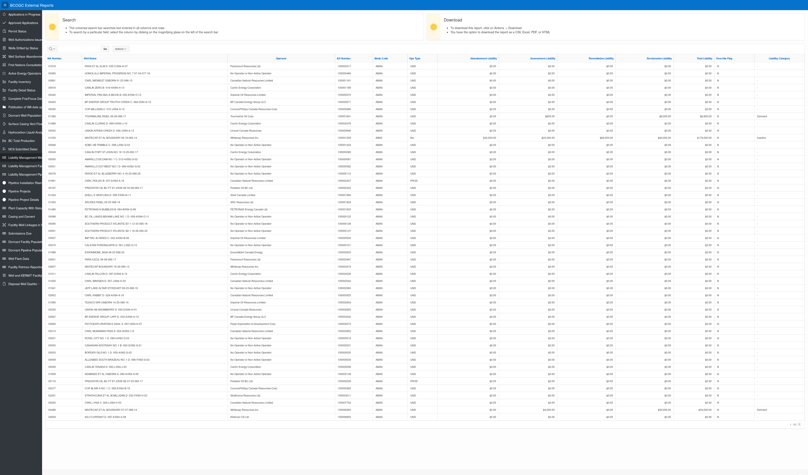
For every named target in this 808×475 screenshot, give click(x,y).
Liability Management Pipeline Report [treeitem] (33, 174)
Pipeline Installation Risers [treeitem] (25, 183)
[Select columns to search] (52, 48)
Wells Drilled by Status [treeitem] (23, 48)
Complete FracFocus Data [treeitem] (26, 98)
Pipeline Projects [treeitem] (19, 191)
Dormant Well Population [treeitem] (24, 115)
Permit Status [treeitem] (17, 31)
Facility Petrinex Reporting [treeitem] (25, 267)
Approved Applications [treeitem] (23, 23)
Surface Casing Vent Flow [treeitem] (25, 124)
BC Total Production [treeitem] (21, 141)
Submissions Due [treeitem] (20, 233)
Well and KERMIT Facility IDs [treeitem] (27, 275)
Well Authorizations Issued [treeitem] (26, 39)
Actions (119, 49)
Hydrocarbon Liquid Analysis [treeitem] (27, 132)
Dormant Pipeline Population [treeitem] (27, 250)
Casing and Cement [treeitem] (21, 216)
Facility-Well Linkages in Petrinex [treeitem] (30, 225)
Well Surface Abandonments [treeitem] (27, 56)
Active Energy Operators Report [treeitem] (29, 73)
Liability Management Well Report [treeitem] (30, 157)
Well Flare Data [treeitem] (18, 258)
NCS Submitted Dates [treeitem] (22, 149)
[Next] (799, 424)
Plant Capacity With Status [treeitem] (26, 208)
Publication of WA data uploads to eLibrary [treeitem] (36, 107)
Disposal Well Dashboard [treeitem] (25, 284)
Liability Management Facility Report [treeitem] (32, 166)
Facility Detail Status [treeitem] (21, 90)
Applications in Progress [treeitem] (24, 14)
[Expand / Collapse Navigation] (5, 5)
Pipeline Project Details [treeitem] (23, 199)
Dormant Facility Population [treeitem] (26, 242)
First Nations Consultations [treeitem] (26, 65)
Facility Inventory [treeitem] (19, 82)
